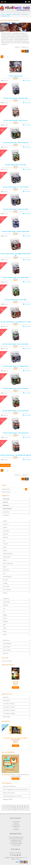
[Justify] (27, 51)
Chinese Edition (7, 650)
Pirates (4, 628)
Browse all (5, 653)
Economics (6, 544)
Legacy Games (6, 557)
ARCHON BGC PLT (20, 857)
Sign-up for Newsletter (15, 853)
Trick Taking (6, 586)
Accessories (6, 515)
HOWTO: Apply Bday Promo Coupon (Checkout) (15, 789)
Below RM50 (6, 700)
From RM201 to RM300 (9, 710)
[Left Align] (23, 51)
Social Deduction (7, 576)
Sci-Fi (4, 573)
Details (15, 687)
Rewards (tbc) (16, 826)
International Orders (16, 842)
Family (4, 547)
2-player (5, 521)
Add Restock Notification (9, 786)
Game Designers (7, 643)
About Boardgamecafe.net (16, 837)
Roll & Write (6, 570)
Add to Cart (5, 80)
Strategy (5, 583)
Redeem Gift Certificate (9, 793)
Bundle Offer (6, 512)
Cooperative (6, 530)
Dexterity (5, 537)
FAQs (16, 828)
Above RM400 (6, 717)
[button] (4, 679)
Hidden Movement (7, 553)
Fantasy (5, 550)
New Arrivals (6, 499)
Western (5, 593)
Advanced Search (6, 492)
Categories (8, 14)
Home (2, 14)
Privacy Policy (16, 845)
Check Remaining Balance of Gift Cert (12, 796)
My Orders (16, 825)
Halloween (5, 621)
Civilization (5, 605)
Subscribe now (15, 778)
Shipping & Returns (8, 799)
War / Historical (7, 589)
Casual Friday (6, 602)
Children (5, 527)
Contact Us (16, 829)
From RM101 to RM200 (9, 707)
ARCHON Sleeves (7, 508)
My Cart (16, 823)
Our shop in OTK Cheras (16, 838)
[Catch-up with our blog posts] (15, 855)
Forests (5, 618)
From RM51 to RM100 (8, 703)
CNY (4, 611)
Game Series (6, 640)
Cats (4, 608)
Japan (4, 625)
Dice (4, 540)
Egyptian (5, 615)
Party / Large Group (8, 563)
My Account (16, 821)
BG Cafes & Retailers (16, 843)
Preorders (5, 502)
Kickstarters (6, 505)
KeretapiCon (6, 598)
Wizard (4, 634)
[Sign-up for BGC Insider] (20, 855)
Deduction (5, 534)
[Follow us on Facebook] (11, 855)
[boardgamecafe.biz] (15, 8)
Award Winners (7, 647)
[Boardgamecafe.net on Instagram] (13, 855)
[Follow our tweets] (18, 855)
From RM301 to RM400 (9, 713)
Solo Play (5, 580)
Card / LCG (5, 524)
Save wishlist (27, 80)
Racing (4, 566)
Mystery (5, 560)
